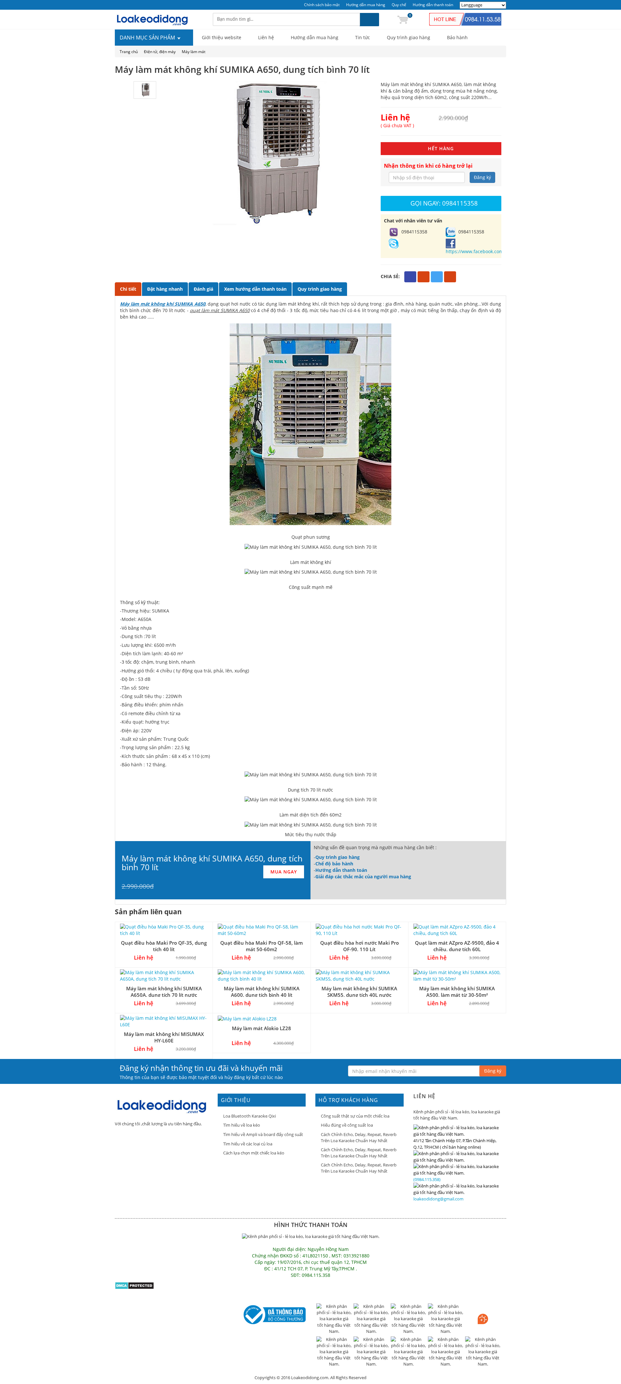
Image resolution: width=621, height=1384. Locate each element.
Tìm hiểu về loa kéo (241, 1125)
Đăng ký (482, 177)
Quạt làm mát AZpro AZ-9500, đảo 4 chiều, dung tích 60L (457, 946)
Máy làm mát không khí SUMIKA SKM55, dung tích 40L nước (359, 991)
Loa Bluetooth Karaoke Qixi (249, 1116)
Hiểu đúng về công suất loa (347, 1125)
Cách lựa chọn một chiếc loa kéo (253, 1153)
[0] (403, 19)
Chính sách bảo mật (322, 4)
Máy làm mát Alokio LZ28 (261, 1028)
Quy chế (399, 4)
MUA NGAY (283, 872)
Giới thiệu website (221, 37)
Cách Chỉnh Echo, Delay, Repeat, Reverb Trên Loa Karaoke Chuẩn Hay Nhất (359, 1137)
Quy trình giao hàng (408, 37)
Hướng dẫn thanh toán (433, 4)
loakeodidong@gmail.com (438, 1199)
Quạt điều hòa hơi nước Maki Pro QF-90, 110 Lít (359, 946)
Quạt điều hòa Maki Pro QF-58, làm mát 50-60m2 (261, 946)
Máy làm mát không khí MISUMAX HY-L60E (164, 1037)
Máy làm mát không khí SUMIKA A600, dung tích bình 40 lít (262, 991)
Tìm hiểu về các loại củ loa (247, 1144)
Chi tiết (128, 289)
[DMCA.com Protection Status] (134, 1285)
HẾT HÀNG (441, 148)
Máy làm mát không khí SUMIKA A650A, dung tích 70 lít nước (164, 991)
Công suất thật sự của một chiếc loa (355, 1116)
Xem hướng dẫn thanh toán (255, 289)
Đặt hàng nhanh (165, 289)
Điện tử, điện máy (160, 51)
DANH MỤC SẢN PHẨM (148, 37)
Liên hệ (266, 37)
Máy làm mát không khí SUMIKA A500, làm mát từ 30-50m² (457, 991)
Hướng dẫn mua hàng (365, 4)
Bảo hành (457, 37)
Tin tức (362, 37)
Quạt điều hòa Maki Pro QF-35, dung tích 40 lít (164, 946)
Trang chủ (129, 51)
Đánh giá (203, 289)
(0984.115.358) (427, 1179)
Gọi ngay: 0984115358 (444, 203)
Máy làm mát (193, 51)
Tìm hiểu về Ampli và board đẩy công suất (263, 1134)
